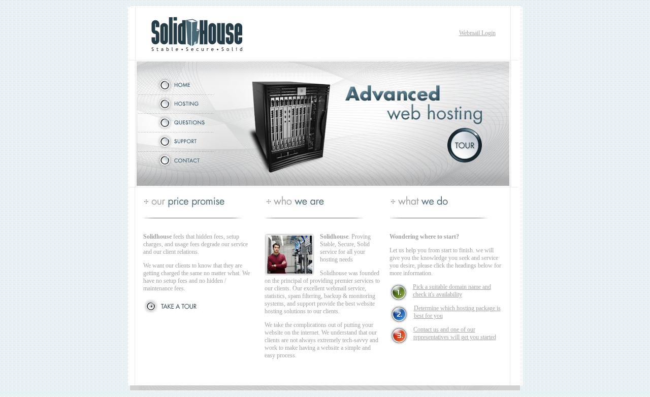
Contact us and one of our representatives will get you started (454, 333)
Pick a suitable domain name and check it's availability (452, 290)
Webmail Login (477, 33)
